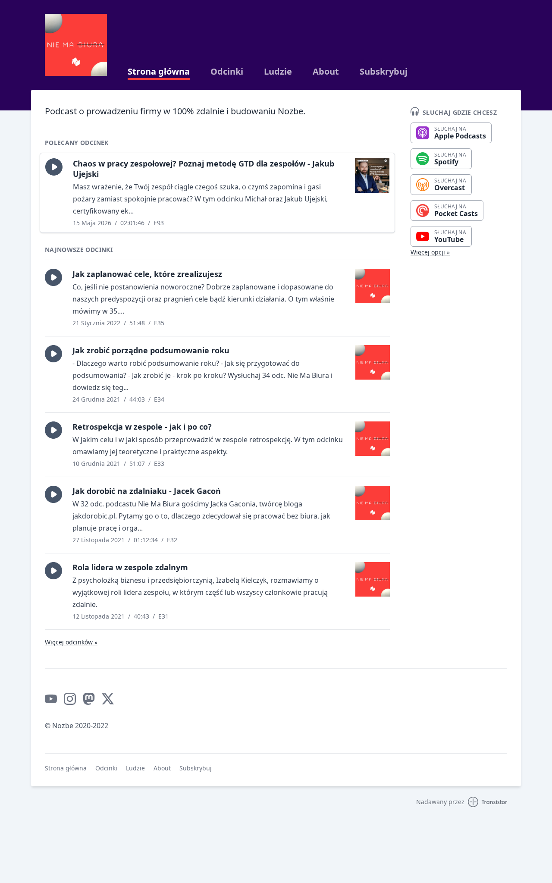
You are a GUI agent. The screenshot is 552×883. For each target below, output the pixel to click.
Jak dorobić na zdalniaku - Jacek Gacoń (146, 491)
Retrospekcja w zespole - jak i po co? (142, 426)
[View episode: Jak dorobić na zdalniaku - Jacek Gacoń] (372, 503)
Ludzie (278, 71)
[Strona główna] (76, 45)
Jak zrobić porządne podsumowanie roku (150, 350)
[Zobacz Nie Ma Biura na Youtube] (51, 699)
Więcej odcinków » (71, 642)
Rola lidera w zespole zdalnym (130, 567)
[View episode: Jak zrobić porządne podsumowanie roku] (372, 362)
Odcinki (226, 71)
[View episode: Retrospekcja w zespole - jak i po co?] (372, 438)
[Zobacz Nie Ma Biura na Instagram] (70, 699)
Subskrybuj (384, 71)
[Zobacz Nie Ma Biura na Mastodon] (89, 699)
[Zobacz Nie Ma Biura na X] (108, 699)
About (326, 71)
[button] (54, 167)
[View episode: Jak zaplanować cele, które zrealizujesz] (372, 286)
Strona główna (159, 71)
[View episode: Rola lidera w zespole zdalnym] (372, 579)
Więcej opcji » (430, 252)
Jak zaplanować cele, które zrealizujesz (147, 274)
